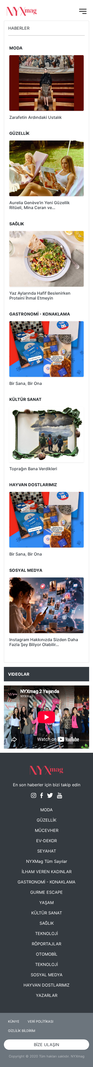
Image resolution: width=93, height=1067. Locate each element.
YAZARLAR (46, 995)
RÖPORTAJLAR (46, 943)
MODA (46, 809)
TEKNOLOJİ (46, 933)
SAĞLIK (47, 923)
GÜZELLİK (46, 820)
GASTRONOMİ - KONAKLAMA (46, 881)
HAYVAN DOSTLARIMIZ (46, 985)
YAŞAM (46, 902)
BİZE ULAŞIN (46, 1044)
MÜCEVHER (46, 830)
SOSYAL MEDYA (47, 974)
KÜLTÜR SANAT (46, 912)
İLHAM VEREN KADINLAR (47, 871)
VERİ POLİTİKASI (40, 1021)
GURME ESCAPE (46, 892)
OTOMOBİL (46, 954)
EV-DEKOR (46, 840)
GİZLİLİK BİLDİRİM (21, 1031)
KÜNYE (13, 1021)
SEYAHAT (46, 851)
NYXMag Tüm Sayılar (46, 861)
